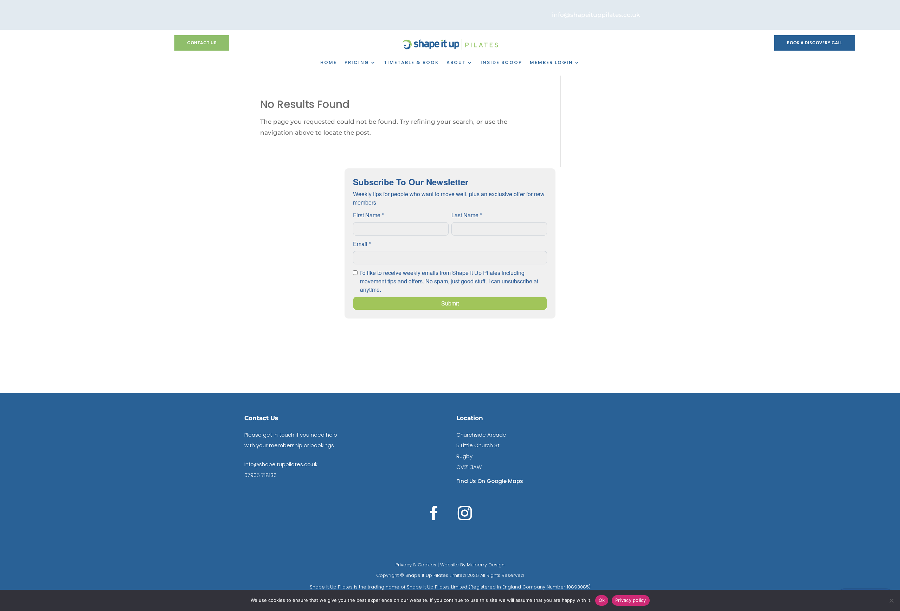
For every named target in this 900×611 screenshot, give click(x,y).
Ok (602, 600)
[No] (891, 600)
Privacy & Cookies (416, 564)
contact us (202, 43)
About (456, 63)
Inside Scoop (501, 63)
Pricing (357, 63)
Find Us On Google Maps (489, 481)
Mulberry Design (484, 564)
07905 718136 (260, 475)
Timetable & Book (411, 63)
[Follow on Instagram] (465, 513)
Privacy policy (630, 600)
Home (328, 63)
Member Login (551, 63)
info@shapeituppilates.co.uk (280, 464)
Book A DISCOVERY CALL (814, 43)
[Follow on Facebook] (434, 513)
